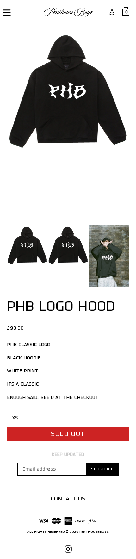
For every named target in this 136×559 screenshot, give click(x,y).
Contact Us (68, 499)
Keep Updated (68, 455)
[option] (27, 247)
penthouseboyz (94, 532)
